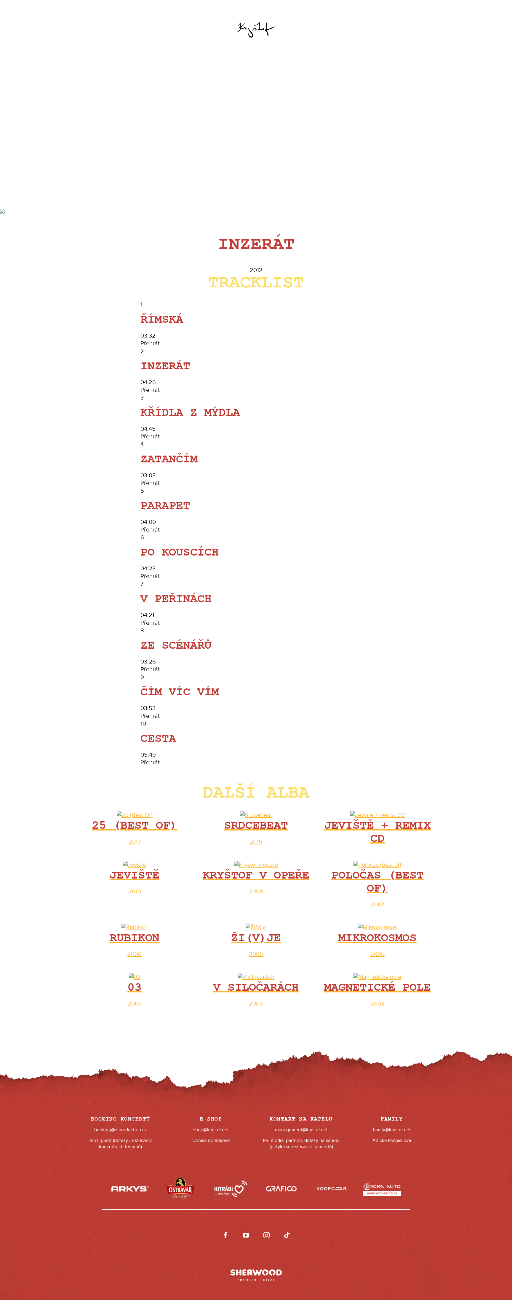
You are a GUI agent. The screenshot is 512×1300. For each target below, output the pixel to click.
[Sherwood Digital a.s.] (256, 1272)
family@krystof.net (392, 1130)
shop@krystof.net (211, 1130)
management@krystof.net (301, 1130)
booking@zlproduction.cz (120, 1130)
